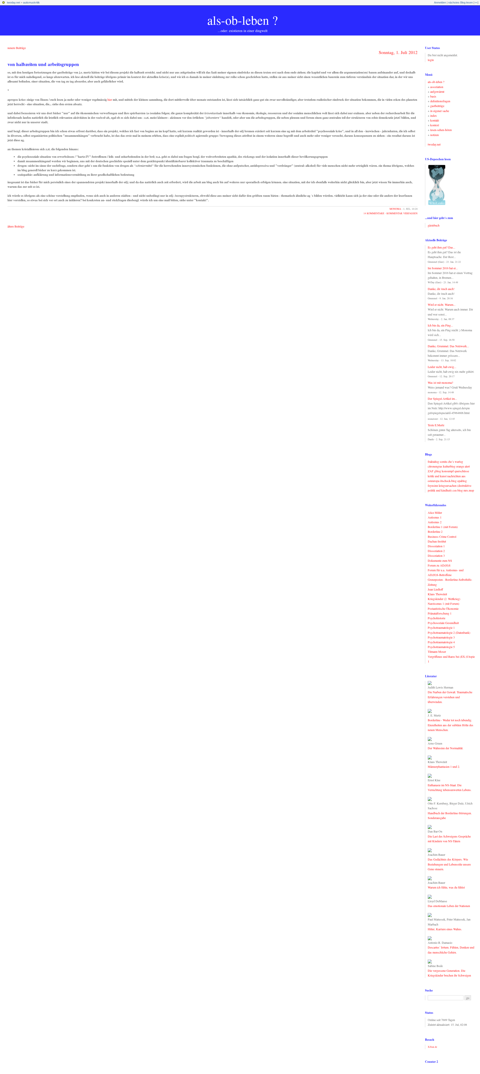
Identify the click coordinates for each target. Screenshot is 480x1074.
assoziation (436, 87)
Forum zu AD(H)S (439, 565)
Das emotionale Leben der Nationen (449, 906)
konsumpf (448, 471)
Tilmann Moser (437, 652)
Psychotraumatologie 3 (441, 637)
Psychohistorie (436, 618)
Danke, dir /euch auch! (441, 289)
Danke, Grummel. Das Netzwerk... (448, 346)
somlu (443, 462)
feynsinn (433, 486)
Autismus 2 (435, 522)
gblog (437, 471)
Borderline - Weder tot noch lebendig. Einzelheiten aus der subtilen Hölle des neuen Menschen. (450, 725)
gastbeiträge (437, 106)
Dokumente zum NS (440, 560)
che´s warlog (455, 462)
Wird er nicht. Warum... (442, 304)
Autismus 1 (435, 517)
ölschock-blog (448, 481)
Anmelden (440, 2)
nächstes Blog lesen (460, 2)
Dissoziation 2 (436, 551)
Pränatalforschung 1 (440, 613)
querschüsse (461, 471)
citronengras (435, 466)
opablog (462, 481)
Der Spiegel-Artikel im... (442, 398)
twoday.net (13, 2)
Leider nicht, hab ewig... (442, 367)
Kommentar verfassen (402, 213)
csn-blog (457, 490)
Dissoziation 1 (436, 546)
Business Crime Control (442, 536)
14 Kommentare (374, 213)
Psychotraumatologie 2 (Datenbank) (449, 632)
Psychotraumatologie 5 (441, 647)
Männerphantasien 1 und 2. (444, 766)
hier (110, 100)
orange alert (463, 466)
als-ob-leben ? (242, 20)
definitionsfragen (440, 101)
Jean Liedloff (435, 589)
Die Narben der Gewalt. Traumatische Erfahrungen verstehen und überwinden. (450, 697)
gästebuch (434, 225)
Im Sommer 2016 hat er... (443, 268)
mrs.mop (469, 490)
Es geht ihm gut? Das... (441, 247)
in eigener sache (439, 111)
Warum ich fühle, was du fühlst (446, 887)
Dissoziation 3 (436, 556)
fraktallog (433, 462)
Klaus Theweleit (437, 594)
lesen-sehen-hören (441, 130)
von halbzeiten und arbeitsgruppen (43, 64)
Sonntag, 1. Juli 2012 (398, 52)
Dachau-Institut (437, 541)
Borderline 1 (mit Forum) (443, 527)
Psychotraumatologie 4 (441, 642)
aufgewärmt (437, 92)
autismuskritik (31, 2)
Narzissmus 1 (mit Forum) (443, 604)
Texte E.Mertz (436, 425)
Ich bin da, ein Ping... (440, 325)
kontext (434, 125)
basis (433, 96)
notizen (434, 135)
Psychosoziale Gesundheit (443, 623)
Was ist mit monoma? (440, 382)
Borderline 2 (435, 532)
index (433, 116)
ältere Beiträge (16, 226)
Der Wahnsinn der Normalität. (445, 748)
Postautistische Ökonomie (443, 608)
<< (476, 2)
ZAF (431, 471)
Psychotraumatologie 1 (441, 628)
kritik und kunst (437, 476)
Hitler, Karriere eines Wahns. (445, 929)
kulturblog (449, 466)
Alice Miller (435, 512)
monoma (395, 208)
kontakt (434, 120)
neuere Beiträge (17, 48)
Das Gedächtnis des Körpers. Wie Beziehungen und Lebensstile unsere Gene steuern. (449, 864)
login (431, 60)
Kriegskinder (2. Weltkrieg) (444, 599)
